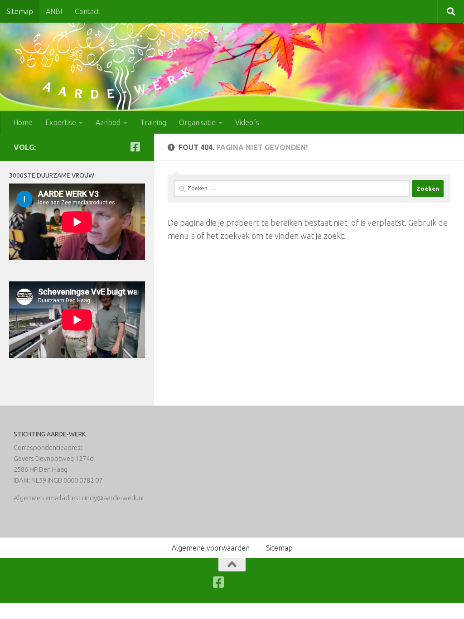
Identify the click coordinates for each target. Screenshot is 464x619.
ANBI (54, 11)
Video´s (247, 122)
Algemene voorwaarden (211, 548)
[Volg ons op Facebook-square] (135, 146)
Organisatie (197, 122)
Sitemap (19, 11)
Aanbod (108, 122)
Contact (87, 11)
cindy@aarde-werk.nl (113, 498)
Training (153, 122)
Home (23, 122)
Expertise (60, 122)
